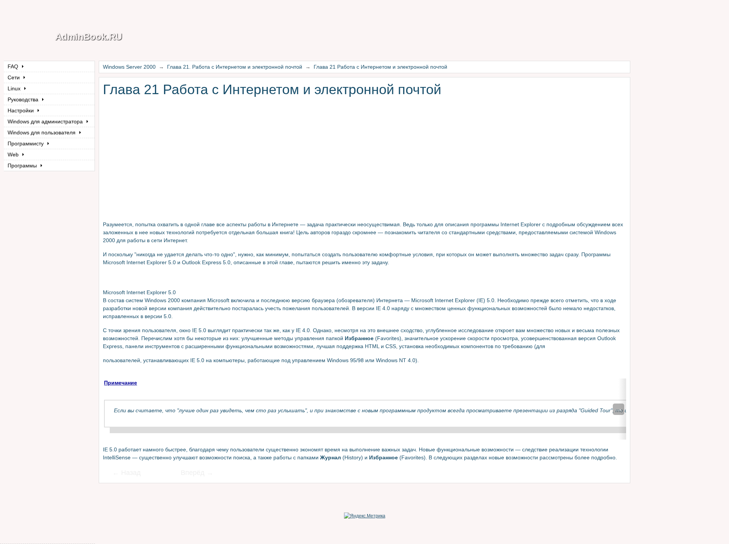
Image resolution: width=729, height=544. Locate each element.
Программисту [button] (26, 143)
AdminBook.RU (88, 37)
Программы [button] (23, 165)
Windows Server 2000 (129, 67)
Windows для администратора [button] (46, 121)
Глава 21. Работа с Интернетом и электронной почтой (234, 67)
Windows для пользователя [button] (42, 132)
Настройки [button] (21, 110)
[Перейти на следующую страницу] (192, 473)
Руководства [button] (24, 99)
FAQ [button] (14, 66)
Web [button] (14, 154)
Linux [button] (15, 88)
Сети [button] (14, 77)
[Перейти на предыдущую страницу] (131, 473)
